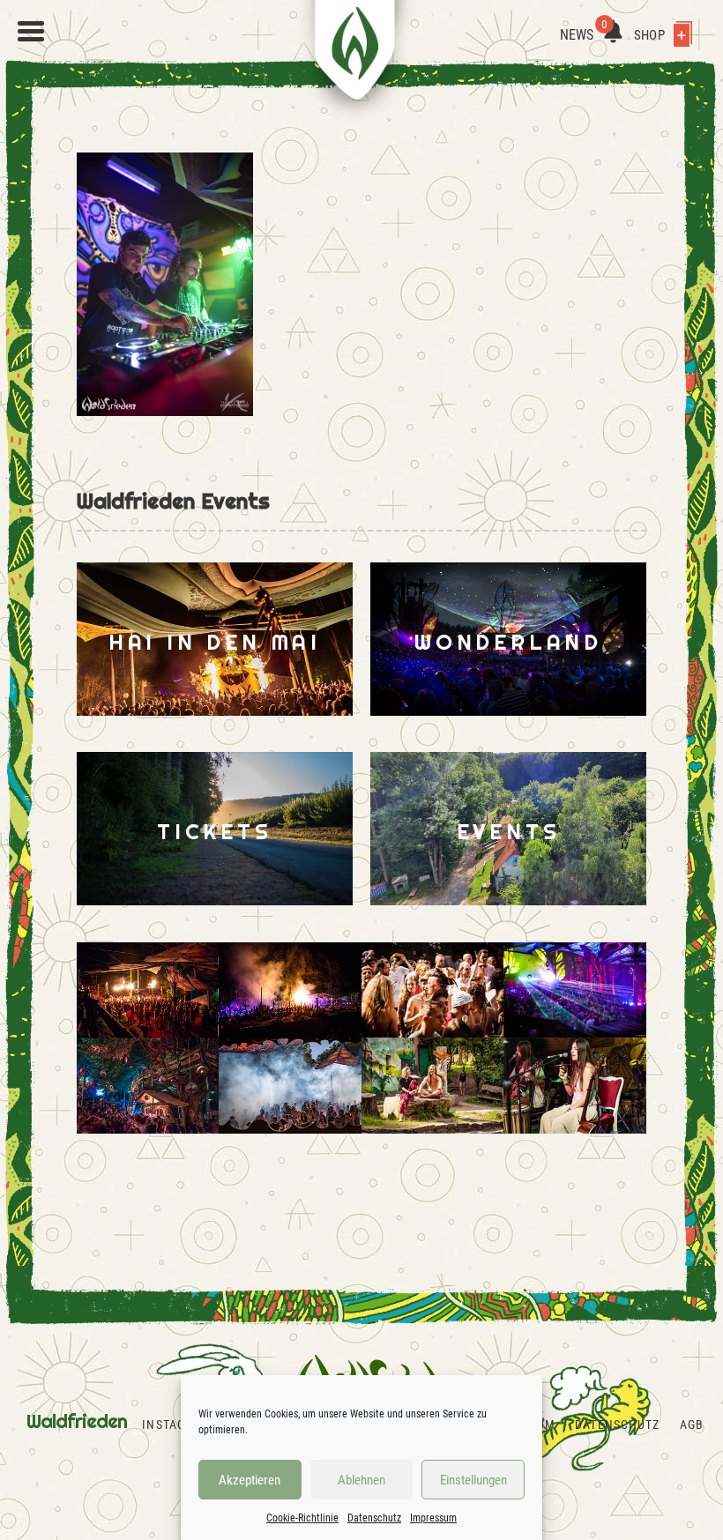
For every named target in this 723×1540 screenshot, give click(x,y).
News (583, 34)
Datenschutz (374, 1518)
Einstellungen (473, 1480)
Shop (650, 35)
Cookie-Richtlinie (302, 1518)
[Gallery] (219, 1038)
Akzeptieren (249, 1480)
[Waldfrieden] (31, 31)
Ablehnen (361, 1480)
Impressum (433, 1518)
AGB (692, 1424)
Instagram (176, 1424)
